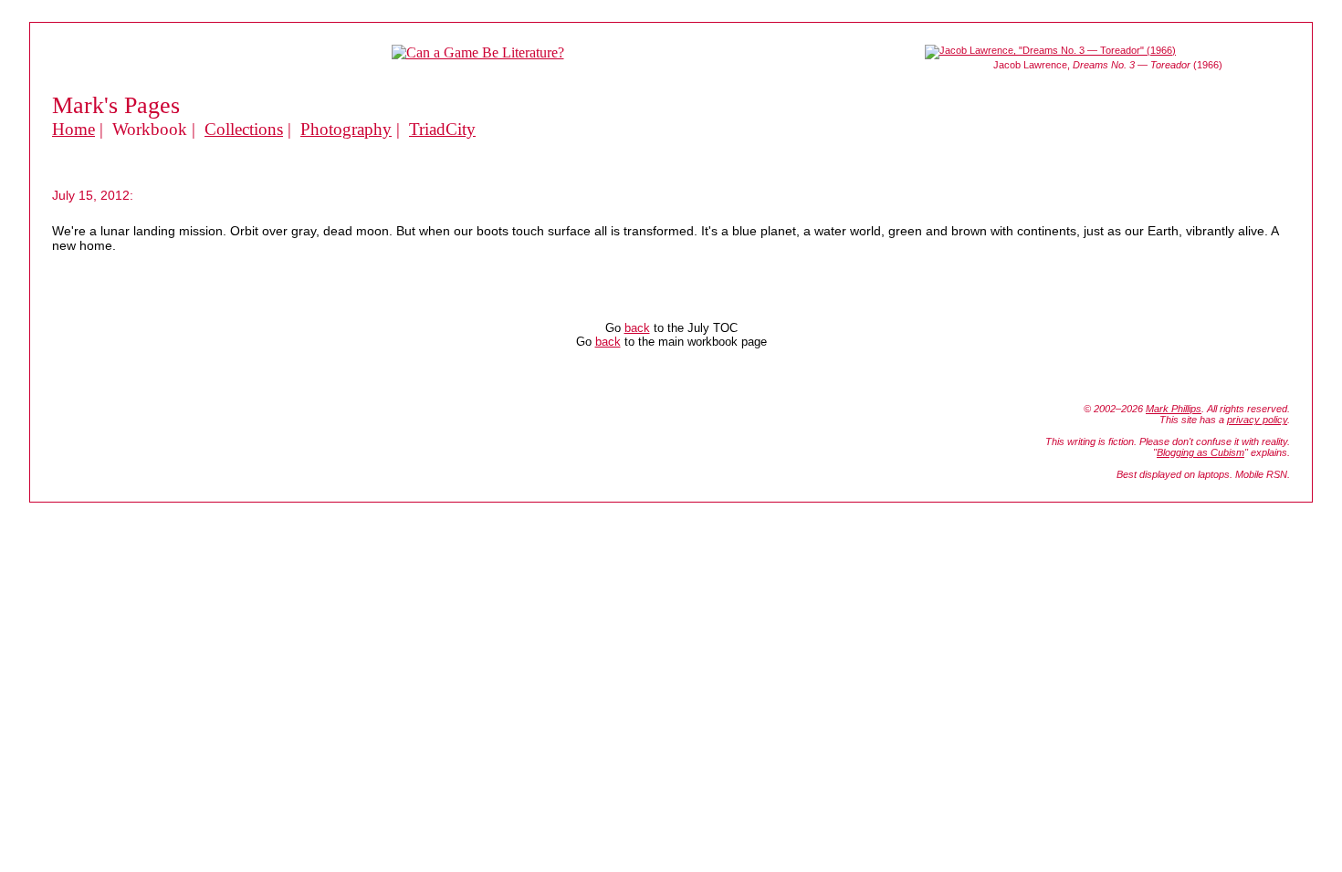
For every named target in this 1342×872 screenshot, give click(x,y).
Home (73, 129)
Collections (243, 129)
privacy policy (1257, 419)
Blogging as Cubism (1200, 452)
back (637, 328)
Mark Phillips (1173, 408)
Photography (346, 129)
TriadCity (442, 129)
